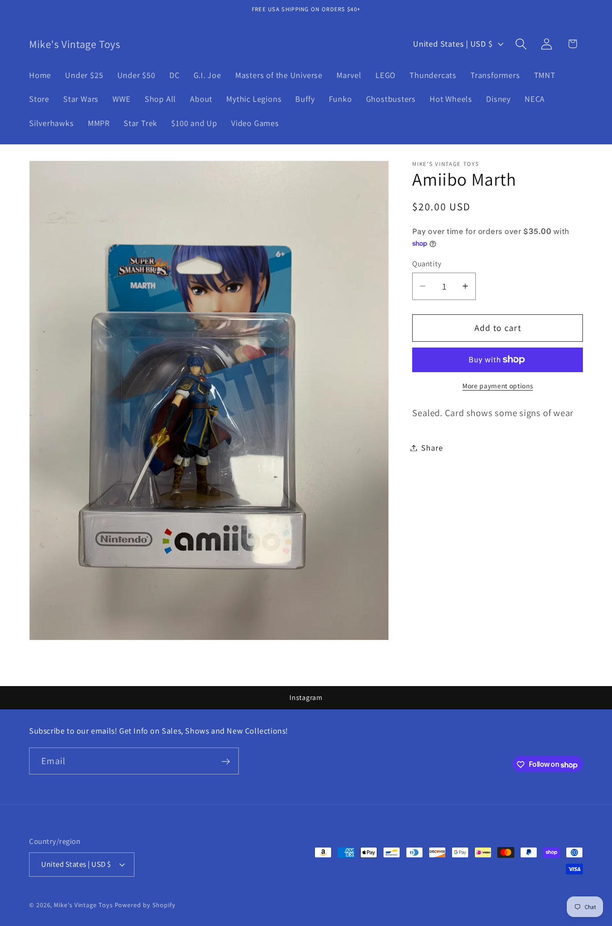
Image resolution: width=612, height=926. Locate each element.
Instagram (306, 697)
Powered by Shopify (145, 904)
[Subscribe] (225, 761)
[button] (521, 44)
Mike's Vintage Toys (83, 904)
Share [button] (432, 447)
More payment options (497, 385)
